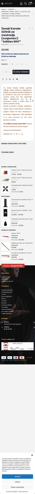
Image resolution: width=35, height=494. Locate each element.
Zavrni (17, 482)
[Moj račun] (21, 3)
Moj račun (4, 279)
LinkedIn (10, 79)
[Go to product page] (5, 172)
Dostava (4, 303)
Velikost (4, 64)
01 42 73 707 (17, 266)
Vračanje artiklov (6, 305)
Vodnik (3, 294)
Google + (13, 79)
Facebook (2, 79)
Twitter (6, 79)
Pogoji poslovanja (7, 290)
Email (17, 79)
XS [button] (12, 64)
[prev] (29, 28)
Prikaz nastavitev (17, 487)
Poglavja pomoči (6, 292)
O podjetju (4, 307)
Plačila (3, 299)
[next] (32, 28)
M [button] (21, 64)
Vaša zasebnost (23, 491)
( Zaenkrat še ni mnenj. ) (16, 44)
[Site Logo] (8, 3)
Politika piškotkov (6, 314)
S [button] (17, 64)
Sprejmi (17, 476)
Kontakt (3, 277)
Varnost (3, 301)
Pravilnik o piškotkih (11, 491)
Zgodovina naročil (7, 281)
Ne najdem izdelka (7, 311)
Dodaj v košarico (22, 72)
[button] (32, 455)
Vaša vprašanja (6, 309)
